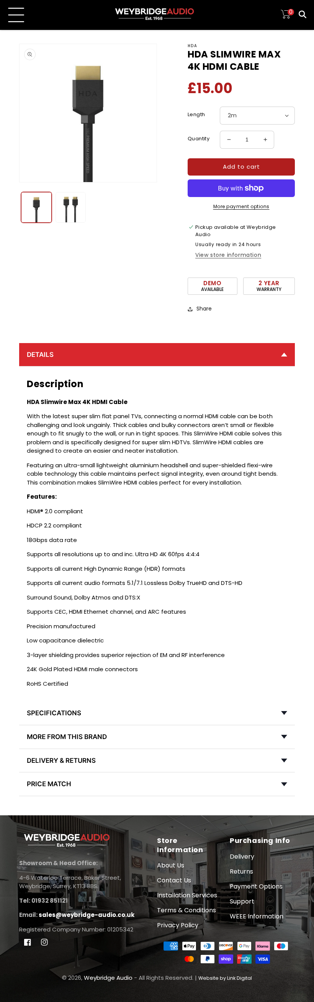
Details (40, 354)
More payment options (241, 206)
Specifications (54, 713)
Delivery (242, 856)
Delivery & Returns (61, 760)
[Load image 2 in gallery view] (71, 207)
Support (242, 901)
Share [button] (204, 308)
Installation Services (187, 895)
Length (196, 114)
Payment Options (256, 886)
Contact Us (174, 880)
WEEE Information (256, 916)
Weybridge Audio (108, 978)
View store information (228, 255)
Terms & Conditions (186, 910)
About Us (170, 865)
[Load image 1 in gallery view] (36, 207)
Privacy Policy (177, 925)
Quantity (198, 138)
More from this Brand (67, 737)
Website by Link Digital (225, 978)
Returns (241, 871)
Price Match (49, 784)
